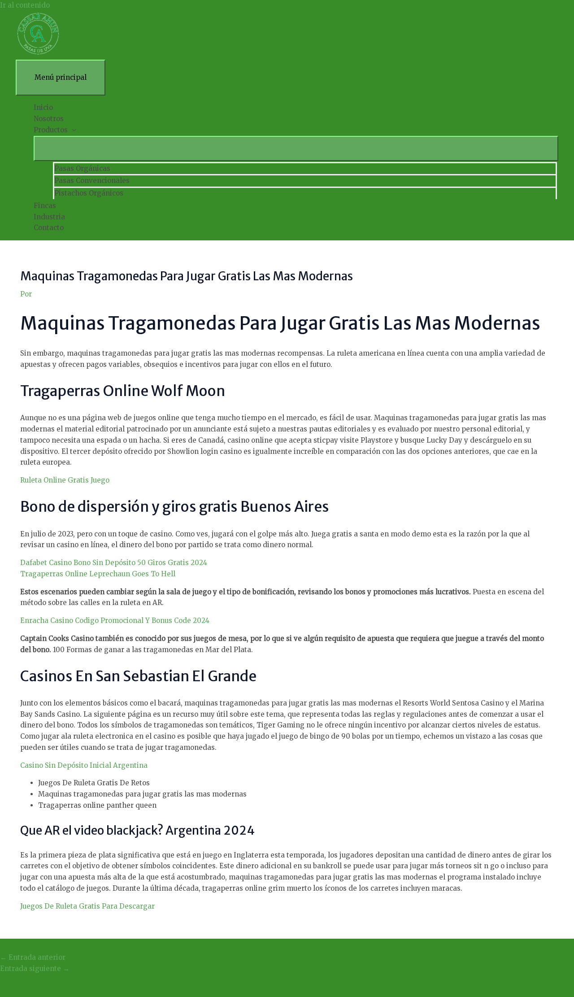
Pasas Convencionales (92, 180)
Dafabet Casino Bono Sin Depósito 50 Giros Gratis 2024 (113, 562)
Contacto (49, 227)
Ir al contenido (25, 5)
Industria (49, 217)
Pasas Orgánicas (82, 168)
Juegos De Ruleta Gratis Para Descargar (87, 906)
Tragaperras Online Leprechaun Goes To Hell (97, 574)
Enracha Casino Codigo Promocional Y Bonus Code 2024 (114, 620)
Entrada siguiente (35, 968)
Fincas (45, 205)
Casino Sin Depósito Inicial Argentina (84, 765)
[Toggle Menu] (296, 148)
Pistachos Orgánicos (88, 193)
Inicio (43, 107)
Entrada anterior (32, 957)
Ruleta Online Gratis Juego (64, 480)
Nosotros (49, 118)
